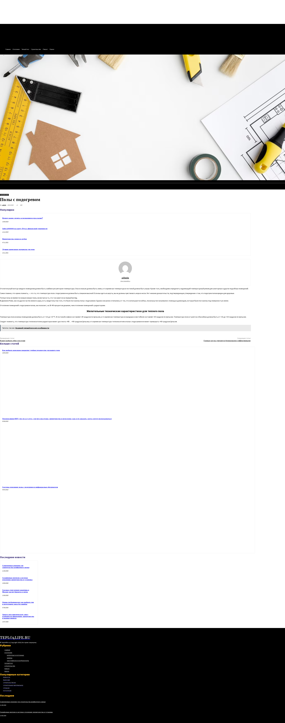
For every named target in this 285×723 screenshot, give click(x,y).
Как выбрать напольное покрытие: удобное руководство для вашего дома (31, 350)
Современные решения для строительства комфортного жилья (15, 567)
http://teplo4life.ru (125, 281)
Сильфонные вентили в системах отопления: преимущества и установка (17, 579)
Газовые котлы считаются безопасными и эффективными (227, 341)
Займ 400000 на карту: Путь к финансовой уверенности (24, 229)
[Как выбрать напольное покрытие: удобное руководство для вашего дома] (220, 381)
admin (4, 205)
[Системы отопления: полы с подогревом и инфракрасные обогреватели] (220, 518)
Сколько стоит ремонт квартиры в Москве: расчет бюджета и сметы (15, 591)
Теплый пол (4, 194)
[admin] (125, 268)
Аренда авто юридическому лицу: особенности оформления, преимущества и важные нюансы (18, 616)
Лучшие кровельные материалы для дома (18, 249)
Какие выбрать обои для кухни (12, 341)
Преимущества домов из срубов (14, 239)
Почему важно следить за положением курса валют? (22, 218)
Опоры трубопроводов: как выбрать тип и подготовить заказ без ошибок (18, 603)
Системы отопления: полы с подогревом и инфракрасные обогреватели (30, 487)
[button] (282, 182)
